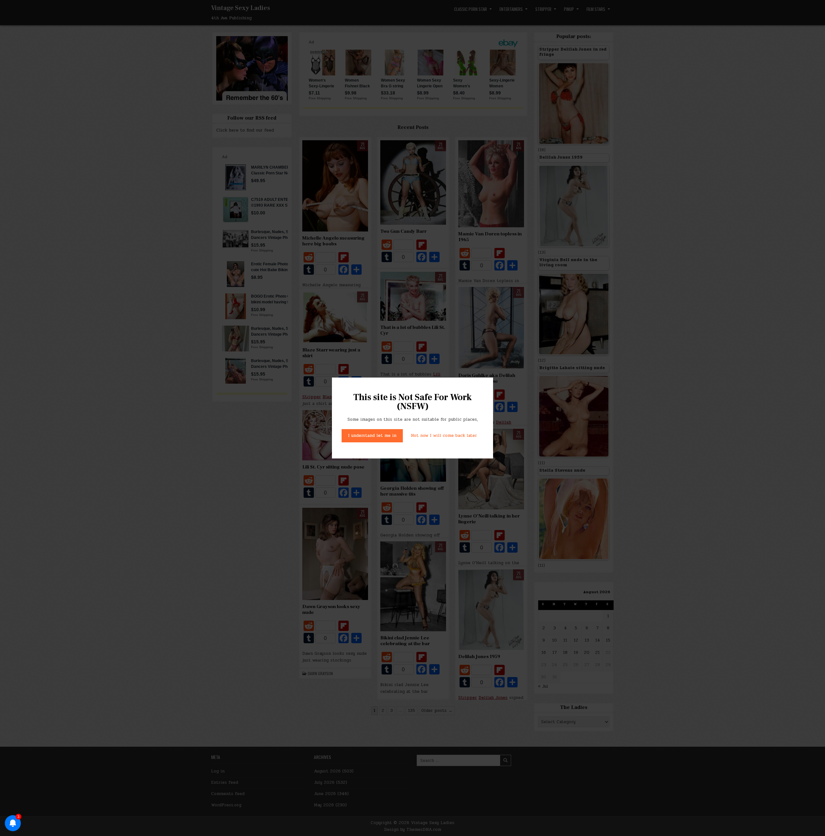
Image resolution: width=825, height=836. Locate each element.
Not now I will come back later (444, 435)
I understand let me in (372, 435)
